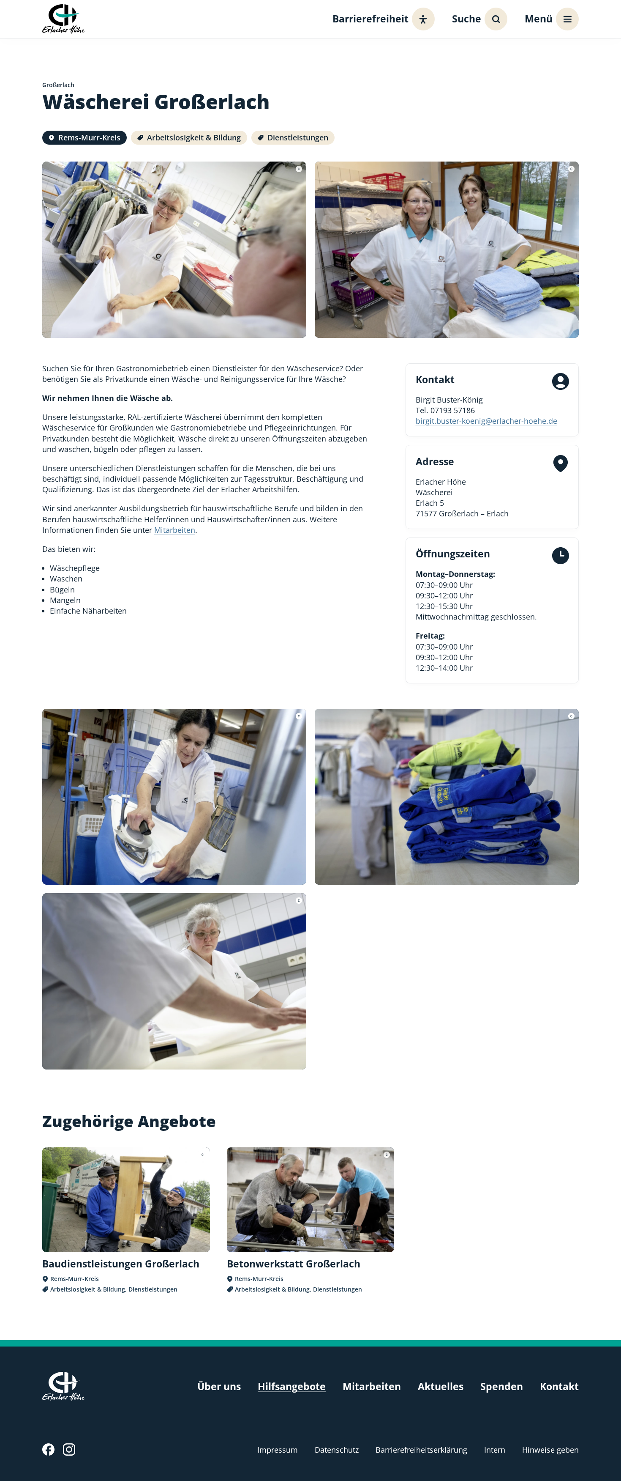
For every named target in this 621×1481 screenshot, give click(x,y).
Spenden (501, 1386)
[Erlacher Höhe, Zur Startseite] (63, 18)
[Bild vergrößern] (174, 250)
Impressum (277, 1450)
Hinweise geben (550, 1450)
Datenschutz (337, 1450)
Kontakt (559, 1386)
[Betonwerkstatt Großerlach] (311, 1220)
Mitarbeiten (174, 530)
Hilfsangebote (292, 1386)
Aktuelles (440, 1386)
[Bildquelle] (299, 169)
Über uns (219, 1386)
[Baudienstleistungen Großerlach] (126, 1220)
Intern (494, 1450)
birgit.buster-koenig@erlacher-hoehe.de (486, 421)
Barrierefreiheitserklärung (421, 1450)
